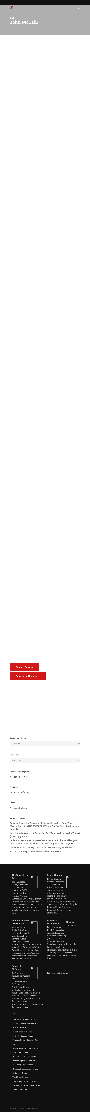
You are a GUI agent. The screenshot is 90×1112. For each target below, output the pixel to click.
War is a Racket (19, 1028)
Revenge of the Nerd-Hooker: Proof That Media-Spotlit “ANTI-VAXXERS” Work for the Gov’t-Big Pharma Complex (44, 826)
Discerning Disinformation (23, 1061)
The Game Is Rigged (20, 1019)
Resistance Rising (19, 1073)
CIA (14, 1044)
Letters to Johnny (19, 792)
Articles (17, 153)
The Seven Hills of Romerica (46, 851)
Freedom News (18, 1040)
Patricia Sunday (19, 851)
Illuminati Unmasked (21, 1069)
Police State (17, 1081)
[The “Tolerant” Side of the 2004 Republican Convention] (27, 617)
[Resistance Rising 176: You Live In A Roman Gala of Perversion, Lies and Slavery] (27, 101)
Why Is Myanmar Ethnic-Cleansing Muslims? (47, 847)
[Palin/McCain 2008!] (27, 355)
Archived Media (18, 808)
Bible (33, 1019)
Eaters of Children (20, 1052)
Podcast (17, 57)
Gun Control (28, 1065)
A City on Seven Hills (30, 1085)
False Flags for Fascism (22, 1032)
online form (62, 973)
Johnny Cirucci (18, 146)
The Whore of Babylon (22, 1077)
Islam (35, 1069)
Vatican (15, 1085)
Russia (15, 1023)
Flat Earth (32, 1056)
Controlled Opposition (29, 1023)
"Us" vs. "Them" (19, 1056)
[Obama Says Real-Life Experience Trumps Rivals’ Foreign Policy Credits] (27, 440)
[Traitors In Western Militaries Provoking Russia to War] (27, 192)
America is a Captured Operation (26, 1048)
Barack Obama (27, 1036)
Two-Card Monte (19, 1089)
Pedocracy (16, 1065)
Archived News (20, 399)
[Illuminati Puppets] (27, 275)
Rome (37, 1040)
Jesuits (30, 1040)
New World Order (31, 1081)
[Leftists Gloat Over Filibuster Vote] (27, 528)
